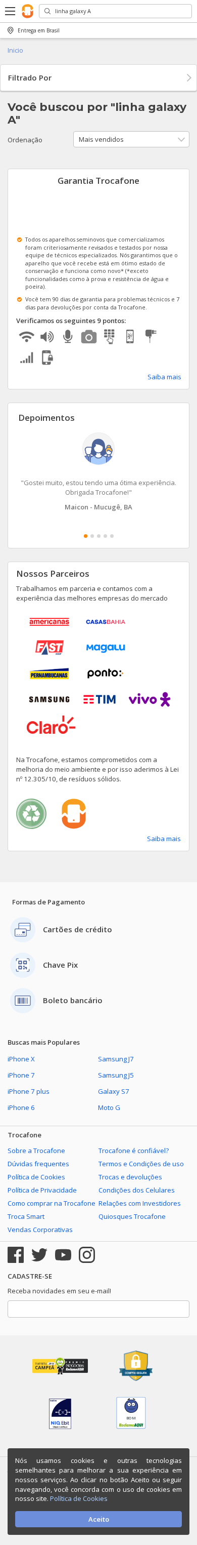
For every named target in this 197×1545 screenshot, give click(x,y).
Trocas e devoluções (130, 1176)
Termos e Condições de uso (141, 1163)
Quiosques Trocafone (132, 1216)
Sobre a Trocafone (36, 1150)
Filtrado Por (30, 77)
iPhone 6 (21, 1107)
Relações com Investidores (139, 1203)
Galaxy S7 (113, 1091)
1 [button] (85, 536)
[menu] (11, 11)
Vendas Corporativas (40, 1229)
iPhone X (21, 1058)
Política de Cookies (36, 1176)
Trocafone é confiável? (133, 1150)
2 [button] (92, 536)
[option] (98, 471)
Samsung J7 (116, 1058)
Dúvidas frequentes (38, 1163)
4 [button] (105, 536)
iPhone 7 (21, 1075)
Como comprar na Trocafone (51, 1203)
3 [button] (99, 536)
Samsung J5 (116, 1075)
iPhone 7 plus (29, 1091)
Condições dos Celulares (136, 1190)
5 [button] (112, 536)
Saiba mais (164, 376)
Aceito (98, 1519)
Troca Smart (26, 1216)
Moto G (109, 1107)
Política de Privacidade (42, 1190)
